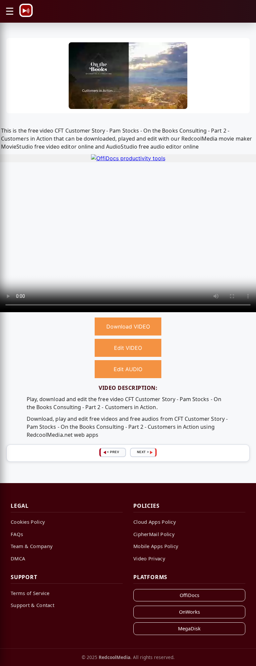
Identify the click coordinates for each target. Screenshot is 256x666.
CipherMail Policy (154, 534)
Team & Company (32, 546)
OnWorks (189, 612)
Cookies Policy (28, 521)
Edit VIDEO (128, 347)
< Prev (113, 452)
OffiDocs (189, 595)
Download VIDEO (128, 326)
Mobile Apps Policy (155, 546)
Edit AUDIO (128, 369)
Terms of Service (30, 593)
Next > (143, 452)
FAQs (17, 534)
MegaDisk (189, 628)
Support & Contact (32, 605)
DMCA (18, 558)
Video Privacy (149, 558)
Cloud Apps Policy (154, 521)
